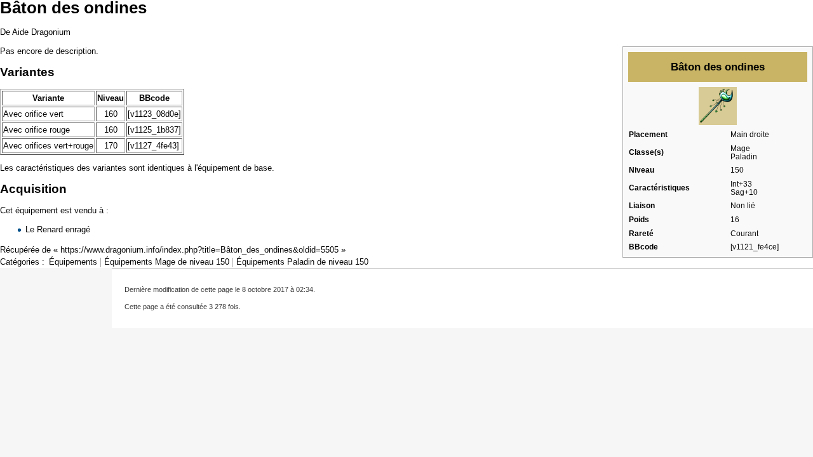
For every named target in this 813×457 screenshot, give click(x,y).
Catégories (19, 262)
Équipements (73, 262)
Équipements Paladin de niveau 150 (302, 262)
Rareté (641, 233)
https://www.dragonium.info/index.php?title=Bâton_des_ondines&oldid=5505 (199, 250)
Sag (737, 192)
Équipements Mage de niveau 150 (166, 262)
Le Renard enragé (57, 229)
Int (734, 184)
